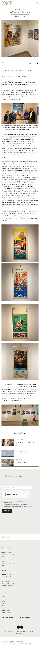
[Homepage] (6, 3)
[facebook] (35, 63)
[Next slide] (5, 415)
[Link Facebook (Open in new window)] (18, 628)
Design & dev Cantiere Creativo (9, 644)
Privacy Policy (10, 631)
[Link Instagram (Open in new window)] (21, 628)
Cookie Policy (22, 631)
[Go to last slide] (34, 415)
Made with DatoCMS (25, 644)
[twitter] (38, 63)
